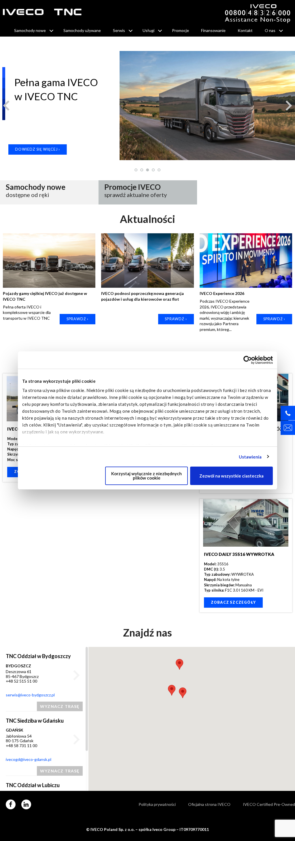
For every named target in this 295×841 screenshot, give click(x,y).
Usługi (148, 30)
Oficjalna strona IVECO (209, 804)
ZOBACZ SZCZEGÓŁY (233, 602)
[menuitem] (32, 30)
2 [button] (142, 169)
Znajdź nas (147, 632)
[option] (147, 105)
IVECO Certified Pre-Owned (269, 804)
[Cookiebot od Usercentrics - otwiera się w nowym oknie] (247, 360)
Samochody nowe (30, 30)
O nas (270, 30)
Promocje (180, 30)
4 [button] (153, 169)
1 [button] (136, 169)
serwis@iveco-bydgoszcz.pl (30, 694)
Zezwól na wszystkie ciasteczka (231, 475)
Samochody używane (82, 30)
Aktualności (147, 219)
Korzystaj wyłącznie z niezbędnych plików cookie (146, 475)
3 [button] (148, 169)
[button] (172, 690)
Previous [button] (6, 105)
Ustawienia (250, 456)
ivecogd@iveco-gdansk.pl (28, 759)
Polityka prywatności (157, 804)
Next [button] (288, 105)
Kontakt (245, 30)
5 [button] (159, 169)
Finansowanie (213, 30)
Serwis (119, 30)
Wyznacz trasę (60, 706)
